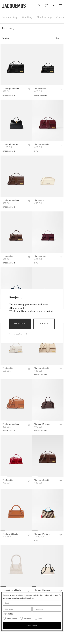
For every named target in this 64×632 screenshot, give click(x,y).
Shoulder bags (45, 17)
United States (20, 323)
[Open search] (39, 6)
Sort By (5, 38)
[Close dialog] (60, 595)
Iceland (44, 323)
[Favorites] (28, 89)
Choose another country (19, 334)
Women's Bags (11, 17)
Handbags (27, 17)
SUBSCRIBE (31, 625)
